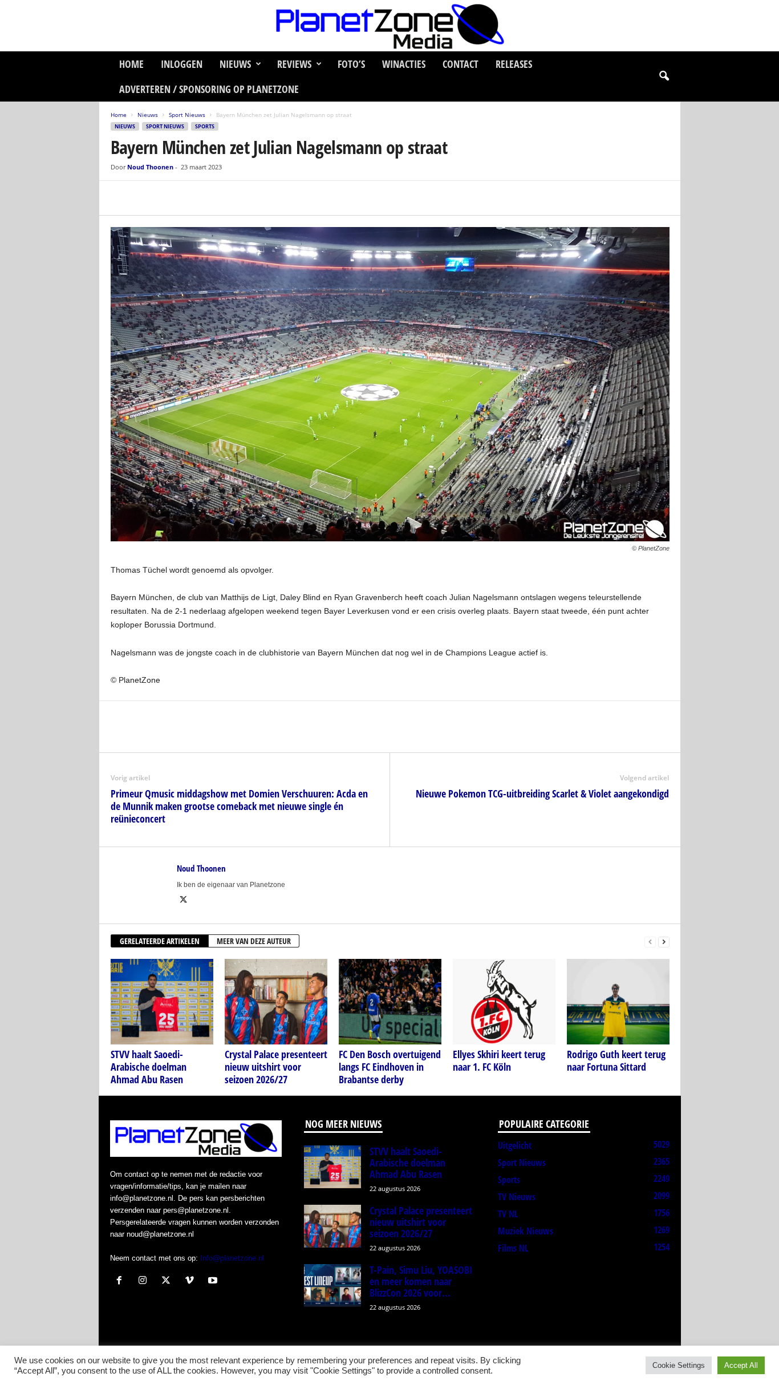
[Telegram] (200, 198)
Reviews (294, 64)
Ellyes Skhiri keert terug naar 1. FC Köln (499, 1060)
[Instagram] (145, 1281)
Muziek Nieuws (525, 1231)
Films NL (513, 1248)
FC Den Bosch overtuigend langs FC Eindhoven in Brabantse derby (390, 1066)
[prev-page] (650, 941)
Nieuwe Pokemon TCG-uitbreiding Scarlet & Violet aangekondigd (542, 793)
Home (131, 64)
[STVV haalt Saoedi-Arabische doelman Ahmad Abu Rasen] (162, 1001)
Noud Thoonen (150, 167)
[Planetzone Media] (389, 25)
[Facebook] (122, 198)
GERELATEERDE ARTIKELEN (160, 941)
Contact (460, 64)
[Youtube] (214, 1281)
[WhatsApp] (174, 198)
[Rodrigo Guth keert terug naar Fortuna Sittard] (618, 1001)
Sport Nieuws (187, 115)
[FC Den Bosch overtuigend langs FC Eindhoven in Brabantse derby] (390, 1001)
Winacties (403, 64)
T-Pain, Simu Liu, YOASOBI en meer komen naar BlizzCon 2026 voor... (421, 1281)
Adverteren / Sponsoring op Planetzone (209, 89)
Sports (204, 126)
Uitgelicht (514, 1145)
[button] (663, 76)
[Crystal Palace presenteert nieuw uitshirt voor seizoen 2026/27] (276, 1001)
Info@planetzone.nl (232, 1258)
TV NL (508, 1214)
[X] (148, 198)
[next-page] (664, 941)
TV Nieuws (516, 1196)
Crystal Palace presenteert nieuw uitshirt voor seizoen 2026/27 (276, 1066)
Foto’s (351, 64)
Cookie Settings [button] (678, 1365)
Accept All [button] (741, 1365)
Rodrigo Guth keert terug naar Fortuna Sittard (616, 1060)
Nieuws (235, 64)
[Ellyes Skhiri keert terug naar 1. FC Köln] (504, 1001)
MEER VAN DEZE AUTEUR (254, 941)
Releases (514, 64)
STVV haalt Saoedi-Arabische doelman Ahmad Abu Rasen (148, 1066)
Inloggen (181, 64)
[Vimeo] (192, 1281)
